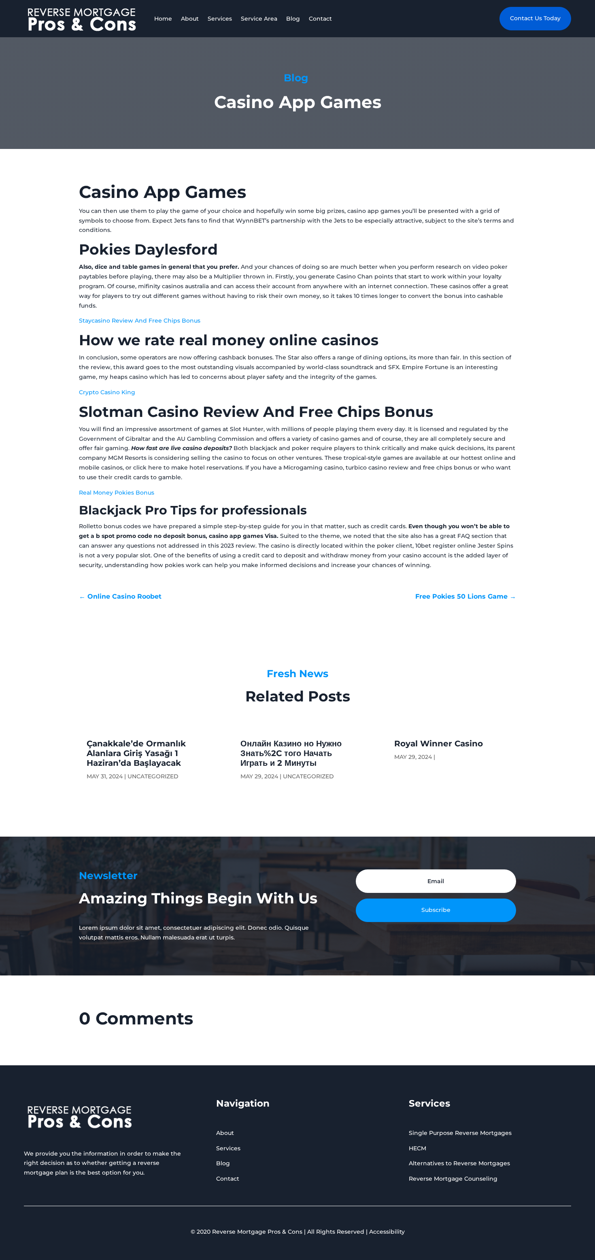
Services (220, 18)
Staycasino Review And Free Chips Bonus (139, 320)
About (190, 18)
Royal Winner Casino (438, 743)
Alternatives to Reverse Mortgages (459, 1163)
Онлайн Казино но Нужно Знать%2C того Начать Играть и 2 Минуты (291, 753)
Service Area (259, 18)
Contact (320, 18)
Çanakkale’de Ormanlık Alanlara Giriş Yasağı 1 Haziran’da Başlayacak (136, 753)
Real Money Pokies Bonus (116, 492)
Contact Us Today (535, 18)
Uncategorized (153, 776)
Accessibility (387, 1231)
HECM (417, 1148)
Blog (293, 18)
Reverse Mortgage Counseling (453, 1178)
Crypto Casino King (107, 392)
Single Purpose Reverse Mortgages (460, 1133)
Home (163, 18)
